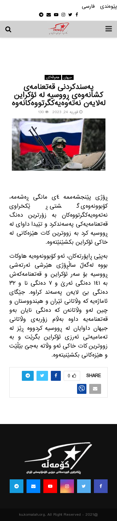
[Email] (33, 486)
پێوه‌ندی (108, 6)
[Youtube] (50, 486)
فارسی (88, 6)
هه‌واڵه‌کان (53, 77)
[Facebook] (101, 486)
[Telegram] (16, 486)
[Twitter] (84, 486)
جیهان (68, 77)
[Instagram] (67, 486)
